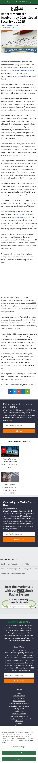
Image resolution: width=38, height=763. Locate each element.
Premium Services (19, 696)
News (24, 25)
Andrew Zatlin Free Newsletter (19, 706)
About (19, 693)
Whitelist (19, 723)
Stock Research (19, 698)
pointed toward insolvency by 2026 (21, 70)
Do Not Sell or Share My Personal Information (19, 720)
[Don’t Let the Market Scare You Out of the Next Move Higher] (10, 477)
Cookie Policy (19, 711)
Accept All (19, 759)
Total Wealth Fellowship (23, 2)
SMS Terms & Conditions (19, 716)
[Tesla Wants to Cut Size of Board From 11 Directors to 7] (10, 451)
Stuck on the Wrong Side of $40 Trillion (15, 564)
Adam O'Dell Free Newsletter (19, 703)
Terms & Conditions (19, 714)
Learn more (25, 640)
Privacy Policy (19, 709)
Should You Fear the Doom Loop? (13, 574)
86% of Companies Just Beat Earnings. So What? (19, 569)
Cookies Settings (19, 747)
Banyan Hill (10, 2)
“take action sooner (18, 217)
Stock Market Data (19, 701)
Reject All (19, 753)
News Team (10, 25)
